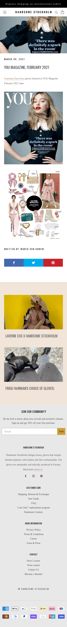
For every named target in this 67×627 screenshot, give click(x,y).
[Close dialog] (63, 284)
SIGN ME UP (33, 334)
